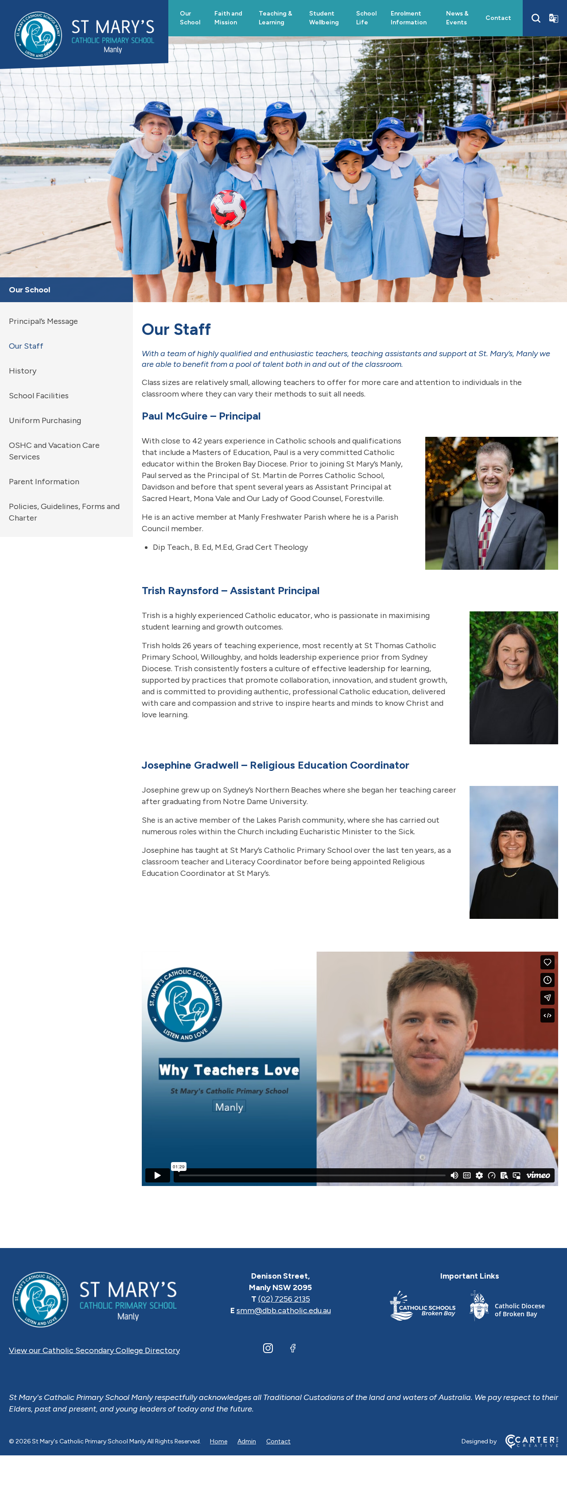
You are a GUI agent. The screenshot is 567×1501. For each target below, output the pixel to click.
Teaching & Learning (275, 18)
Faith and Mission (228, 18)
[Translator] (554, 18)
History (22, 371)
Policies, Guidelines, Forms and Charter (64, 512)
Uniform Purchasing (45, 420)
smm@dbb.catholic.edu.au (284, 1310)
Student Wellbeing (324, 18)
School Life (366, 18)
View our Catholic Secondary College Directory (94, 1350)
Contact (498, 18)
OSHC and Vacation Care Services (54, 451)
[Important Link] (430, 1308)
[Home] (94, 1299)
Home (218, 1441)
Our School (190, 18)
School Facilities (39, 396)
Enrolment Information (409, 18)
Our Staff (26, 346)
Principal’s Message (43, 321)
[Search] (536, 18)
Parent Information (44, 481)
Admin (246, 1441)
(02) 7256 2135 (284, 1299)
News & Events (457, 18)
